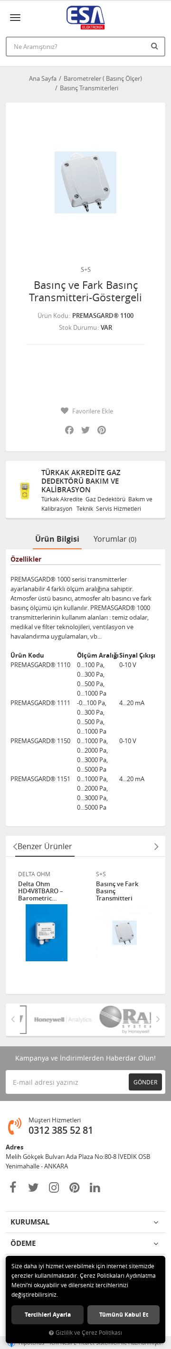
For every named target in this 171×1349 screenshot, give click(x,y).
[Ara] (155, 46)
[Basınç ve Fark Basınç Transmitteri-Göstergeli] (85, 182)
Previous (15, 846)
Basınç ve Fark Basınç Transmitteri (117, 891)
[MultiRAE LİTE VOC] (120, 1019)
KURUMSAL (29, 1222)
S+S (86, 269)
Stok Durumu (78, 327)
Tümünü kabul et (123, 1315)
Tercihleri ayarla (48, 1315)
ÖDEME (23, 1243)
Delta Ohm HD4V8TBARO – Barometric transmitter (40, 891)
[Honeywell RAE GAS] (55, 1019)
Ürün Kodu (53, 315)
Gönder (145, 1082)
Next (156, 846)
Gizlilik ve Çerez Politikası (89, 1332)
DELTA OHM (34, 874)
